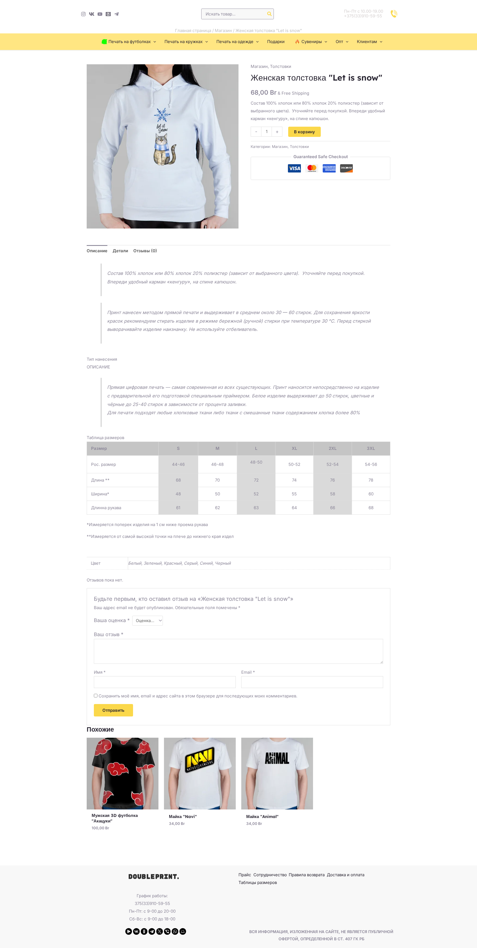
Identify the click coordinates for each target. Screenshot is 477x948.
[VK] (91, 14)
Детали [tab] (120, 250)
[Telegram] (116, 14)
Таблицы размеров (258, 882)
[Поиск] (269, 14)
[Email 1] (108, 14)
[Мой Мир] (182, 931)
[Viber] (167, 931)
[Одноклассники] (144, 931)
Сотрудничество (270, 874)
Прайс (245, 874)
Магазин (223, 30)
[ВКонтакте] (136, 931)
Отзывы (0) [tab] (145, 250)
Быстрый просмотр (122, 805)
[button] (153, 41)
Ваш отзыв (108, 634)
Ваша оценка (112, 620)
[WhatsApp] (175, 931)
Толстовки (280, 66)
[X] (159, 931)
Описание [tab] (97, 250)
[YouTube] (99, 14)
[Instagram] (83, 14)
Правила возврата (307, 874)
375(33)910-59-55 (152, 903)
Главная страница (193, 30)
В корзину (304, 131)
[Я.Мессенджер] (128, 931)
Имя (100, 672)
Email (248, 672)
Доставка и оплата (345, 874)
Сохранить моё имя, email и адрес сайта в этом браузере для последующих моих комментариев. (198, 696)
